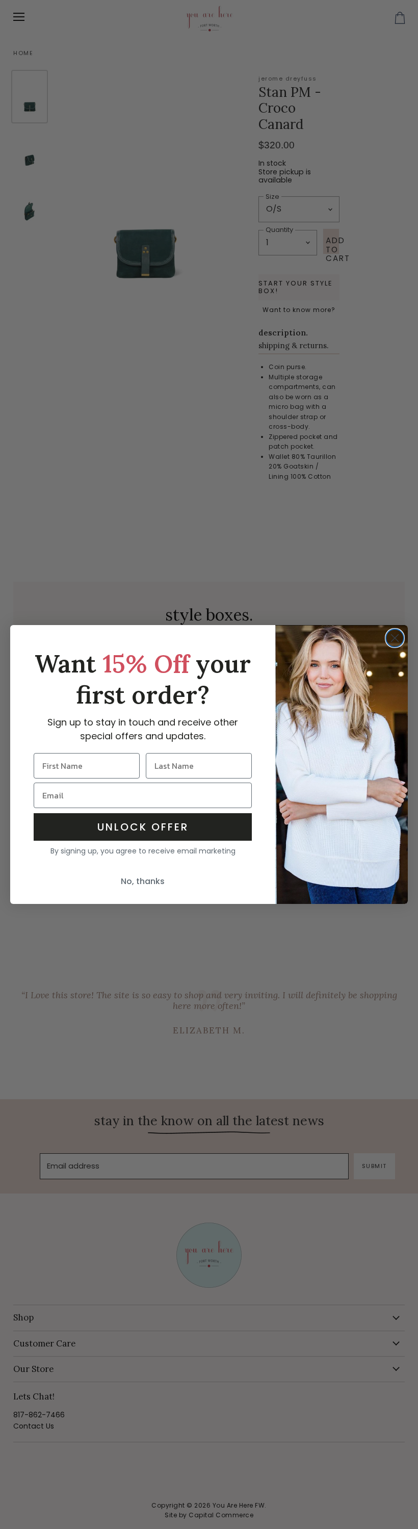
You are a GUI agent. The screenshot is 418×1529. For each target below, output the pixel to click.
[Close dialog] (395, 638)
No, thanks (143, 881)
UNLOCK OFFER (143, 827)
